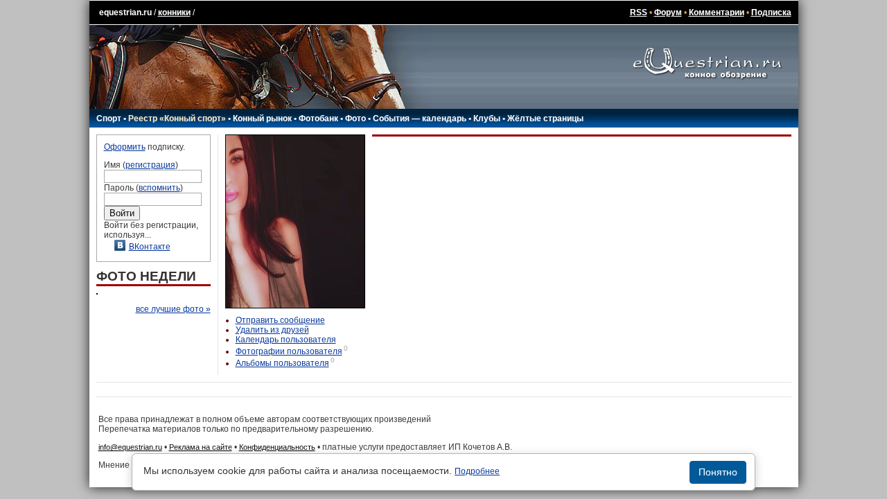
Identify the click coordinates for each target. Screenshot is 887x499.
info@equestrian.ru (130, 447)
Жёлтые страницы (545, 118)
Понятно (718, 472)
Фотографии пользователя (289, 351)
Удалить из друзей (272, 330)
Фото (355, 118)
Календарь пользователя (286, 339)
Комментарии (716, 12)
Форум (668, 12)
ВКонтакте (149, 247)
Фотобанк (318, 118)
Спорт (108, 118)
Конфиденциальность (277, 447)
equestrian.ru (125, 12)
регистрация (150, 165)
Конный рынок (262, 118)
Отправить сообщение (280, 320)
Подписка (771, 12)
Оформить (125, 147)
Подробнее (477, 471)
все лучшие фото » (173, 309)
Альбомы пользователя (282, 363)
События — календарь (419, 118)
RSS (638, 12)
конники (174, 12)
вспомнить (159, 188)
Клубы (486, 118)
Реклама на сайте (200, 447)
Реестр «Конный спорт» (177, 118)
